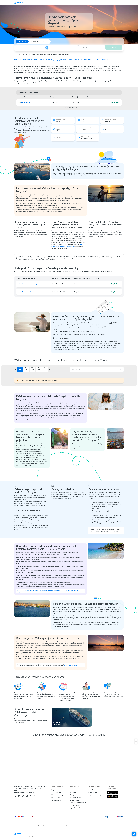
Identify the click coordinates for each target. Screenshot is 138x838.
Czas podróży (50, 60)
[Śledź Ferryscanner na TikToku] (23, 796)
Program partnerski (75, 797)
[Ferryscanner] (20, 2)
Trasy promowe (23, 54)
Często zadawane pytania (96, 795)
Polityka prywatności (76, 805)
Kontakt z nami (92, 792)
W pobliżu (97, 60)
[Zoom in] (136, 740)
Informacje (17, 60)
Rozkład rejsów (39, 60)
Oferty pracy (73, 795)
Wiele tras (45, 41)
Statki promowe (56, 800)
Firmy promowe (27, 60)
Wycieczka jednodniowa (75, 60)
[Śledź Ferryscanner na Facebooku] (15, 796)
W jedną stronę (22, 41)
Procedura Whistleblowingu (78, 803)
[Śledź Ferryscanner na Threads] (34, 796)
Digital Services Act (75, 808)
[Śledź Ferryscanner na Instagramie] (19, 796)
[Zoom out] (136, 742)
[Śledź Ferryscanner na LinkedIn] (27, 796)
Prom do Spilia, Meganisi (70, 665)
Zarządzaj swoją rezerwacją (96, 790)
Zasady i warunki (74, 800)
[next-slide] (50, 369)
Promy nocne (88, 60)
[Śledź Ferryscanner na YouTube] (31, 796)
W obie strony (35, 41)
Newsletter (73, 792)
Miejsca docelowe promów (59, 795)
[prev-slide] (15, 369)
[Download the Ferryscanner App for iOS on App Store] (112, 792)
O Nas (71, 790)
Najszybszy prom (61, 60)
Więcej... (104, 60)
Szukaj (114, 47)
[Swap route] (46, 47)
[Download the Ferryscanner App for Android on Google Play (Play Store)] (112, 796)
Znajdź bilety (115, 102)
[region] (69, 760)
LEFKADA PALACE (60, 723)
